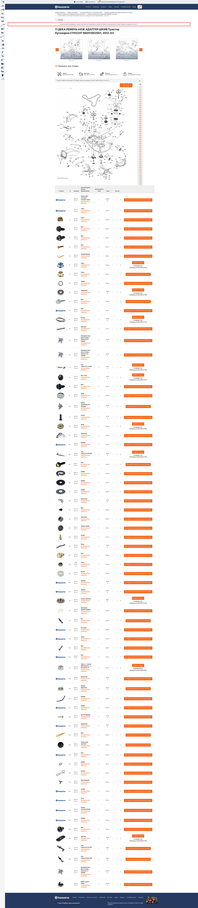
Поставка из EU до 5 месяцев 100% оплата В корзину (138, 200)
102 (140, 166)
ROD (82, 753)
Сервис (110, 7)
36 (140, 123)
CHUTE (83, 415)
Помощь (116, 7)
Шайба (83, 281)
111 (140, 174)
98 (140, 158)
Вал (82, 619)
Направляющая (85, 254)
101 (140, 164)
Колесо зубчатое (86, 599)
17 (140, 103)
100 (140, 162)
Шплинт (83, 771)
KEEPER (83, 443)
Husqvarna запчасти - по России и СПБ (91, 12)
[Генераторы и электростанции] (2, 56)
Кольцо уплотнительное (85, 808)
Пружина (83, 327)
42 (140, 125)
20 (140, 109)
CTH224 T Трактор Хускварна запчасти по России (71, 14)
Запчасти (88, 7)
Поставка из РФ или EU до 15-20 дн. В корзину (138, 274)
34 (140, 119)
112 (140, 176)
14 (140, 99)
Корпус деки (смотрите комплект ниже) (85, 198)
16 (140, 101)
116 (140, 184)
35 (140, 121)
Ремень (83, 318)
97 (140, 155)
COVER (83, 789)
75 (140, 133)
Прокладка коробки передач (86, 609)
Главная (74, 897)
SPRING (83, 818)
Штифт (83, 535)
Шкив (82, 394)
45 (140, 129)
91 (140, 147)
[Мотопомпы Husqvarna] (2, 64)
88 (140, 145)
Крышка (83, 581)
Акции (134, 7)
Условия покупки (125, 7)
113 (140, 178)
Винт (82, 236)
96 (140, 153)
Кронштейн (84, 499)
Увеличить (71, 60)
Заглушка (84, 628)
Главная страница (60, 12)
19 (140, 107)
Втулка (83, 572)
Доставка (79, 2)
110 (140, 172)
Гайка (82, 209)
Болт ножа (84, 375)
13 (140, 97)
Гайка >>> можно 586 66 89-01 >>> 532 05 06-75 (86, 666)
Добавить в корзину (138, 262)
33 (140, 117)
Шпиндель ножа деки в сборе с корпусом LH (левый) (85, 338)
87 (140, 143)
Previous (57, 49)
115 (140, 182)
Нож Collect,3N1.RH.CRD (86, 452)
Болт (82, 227)
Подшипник (84, 290)
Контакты (91, 2)
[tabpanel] (71, 50)
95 (140, 151)
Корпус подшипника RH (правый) (85, 404)
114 (140, 180)
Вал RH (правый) (85, 715)
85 (140, 139)
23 (140, 111)
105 (140, 170)
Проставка (84, 517)
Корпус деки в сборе (85, 882)
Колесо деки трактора (84, 743)
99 (140, 160)
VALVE (82, 637)
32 (140, 115)
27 (140, 113)
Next (140, 49)
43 (140, 127)
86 (140, 141)
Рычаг (82, 544)
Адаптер (83, 836)
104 (140, 168)
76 (140, 135)
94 (140, 149)
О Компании (102, 897)
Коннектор (84, 433)
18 (140, 105)
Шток (82, 798)
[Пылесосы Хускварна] (2, 68)
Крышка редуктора (84, 687)
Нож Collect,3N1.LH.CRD (86, 365)
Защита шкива (85, 526)
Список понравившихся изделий (112, 1)
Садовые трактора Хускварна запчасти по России (118, 12)
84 (140, 137)
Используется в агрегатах (85, 202)
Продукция (96, 7)
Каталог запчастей (72, 12)
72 (140, 131)
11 (140, 95)
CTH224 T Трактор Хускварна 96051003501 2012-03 (102, 14)
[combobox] (99, 80)
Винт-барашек (85, 780)
